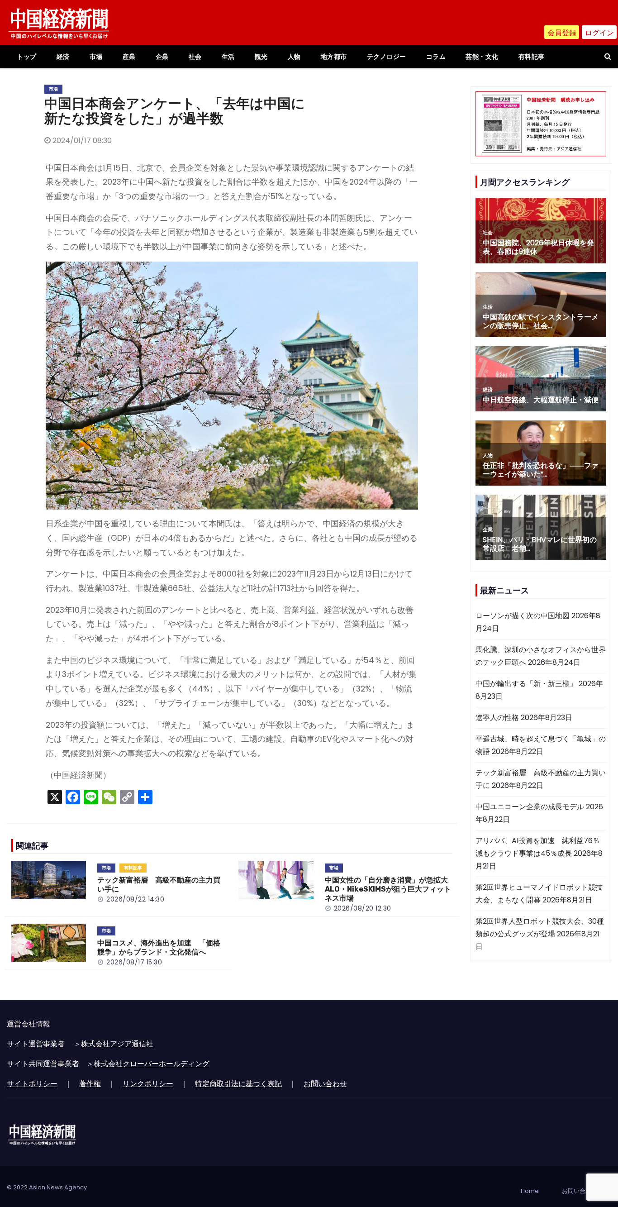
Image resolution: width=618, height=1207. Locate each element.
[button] (607, 56)
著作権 (90, 1083)
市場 (96, 56)
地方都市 (334, 56)
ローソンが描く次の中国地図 (522, 616)
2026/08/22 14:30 (135, 899)
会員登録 (561, 33)
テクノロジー (386, 56)
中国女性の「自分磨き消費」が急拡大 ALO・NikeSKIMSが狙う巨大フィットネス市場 (390, 889)
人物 (294, 56)
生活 (228, 56)
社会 (195, 56)
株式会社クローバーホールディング (151, 1064)
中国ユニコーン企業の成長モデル (529, 806)
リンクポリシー (148, 1083)
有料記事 (531, 56)
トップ (27, 56)
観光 (261, 56)
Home (530, 1191)
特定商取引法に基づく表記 (238, 1083)
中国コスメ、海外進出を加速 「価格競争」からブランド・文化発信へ (158, 947)
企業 (162, 56)
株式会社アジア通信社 (117, 1044)
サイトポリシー (32, 1083)
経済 (63, 56)
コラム (436, 56)
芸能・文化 (482, 56)
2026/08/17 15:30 (134, 962)
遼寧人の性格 (497, 717)
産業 (129, 56)
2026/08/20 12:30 (362, 908)
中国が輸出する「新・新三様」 (526, 683)
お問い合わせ (325, 1083)
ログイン (599, 33)
